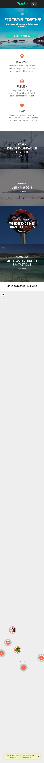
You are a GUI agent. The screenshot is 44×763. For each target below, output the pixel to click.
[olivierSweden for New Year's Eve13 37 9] (12, 630)
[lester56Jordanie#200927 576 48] (18, 650)
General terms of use (25, 757)
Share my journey (22, 36)
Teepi (22, 4)
